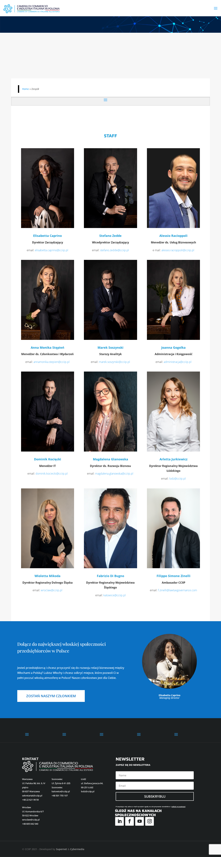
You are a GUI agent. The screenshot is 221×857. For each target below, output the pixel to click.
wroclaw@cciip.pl (51, 590)
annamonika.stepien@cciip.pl (51, 362)
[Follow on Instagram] (149, 821)
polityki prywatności (178, 806)
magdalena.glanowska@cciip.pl (114, 473)
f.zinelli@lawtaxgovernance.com (177, 590)
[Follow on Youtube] (139, 821)
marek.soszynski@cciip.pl (114, 362)
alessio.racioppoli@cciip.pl (177, 250)
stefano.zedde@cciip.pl (114, 250)
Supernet (61, 849)
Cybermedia (77, 849)
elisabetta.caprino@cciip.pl (51, 250)
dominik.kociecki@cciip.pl (52, 473)
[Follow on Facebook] (129, 821)
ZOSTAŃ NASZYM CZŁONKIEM (51, 696)
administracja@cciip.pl (177, 362)
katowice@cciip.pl (114, 595)
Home (25, 89)
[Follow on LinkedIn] (119, 821)
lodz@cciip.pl (177, 478)
